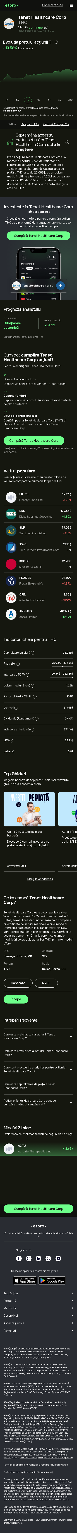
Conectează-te (52, 5)
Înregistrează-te (10, 108)
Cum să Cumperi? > (56, 124)
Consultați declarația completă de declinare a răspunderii (46, 1457)
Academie (10, 452)
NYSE (46, 983)
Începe (16, 999)
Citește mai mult (16, 866)
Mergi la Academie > (40, 879)
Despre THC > (30, 124)
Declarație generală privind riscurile (20, 1472)
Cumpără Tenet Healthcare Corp (38, 236)
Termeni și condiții (45, 1472)
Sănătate (18, 983)
